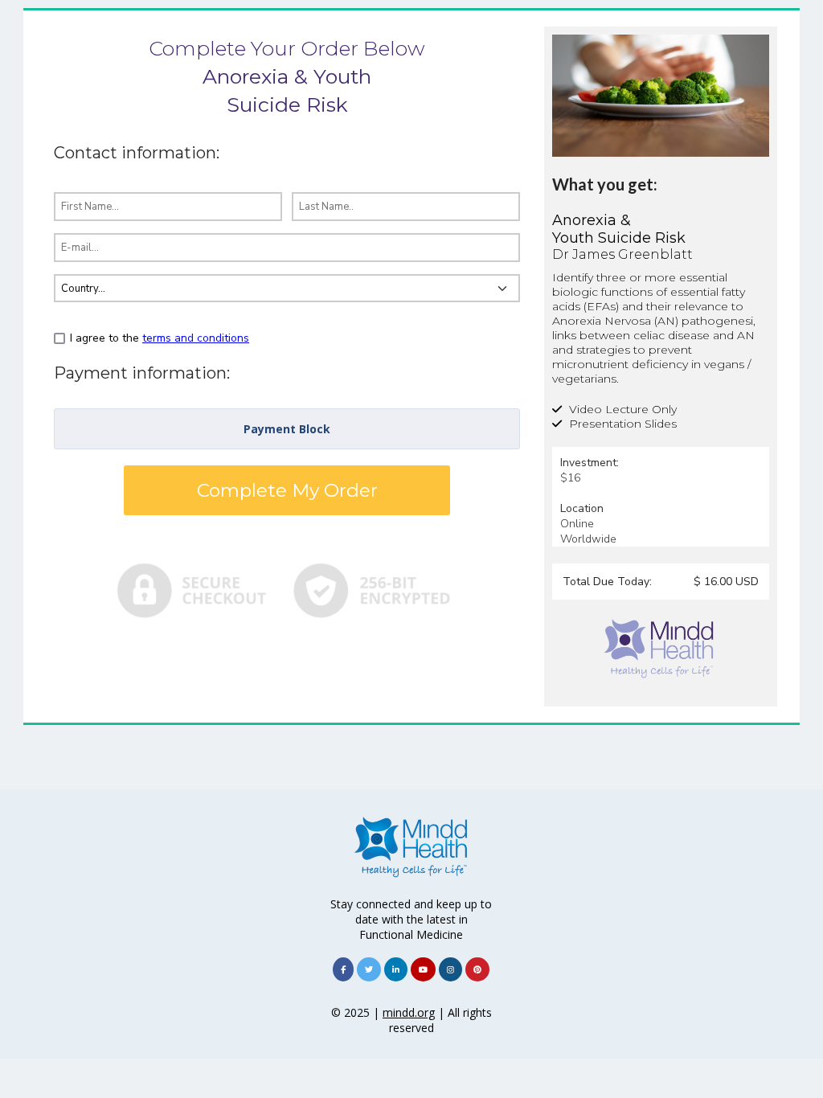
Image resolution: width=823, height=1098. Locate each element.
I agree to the (159, 338)
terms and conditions (195, 338)
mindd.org (409, 1012)
